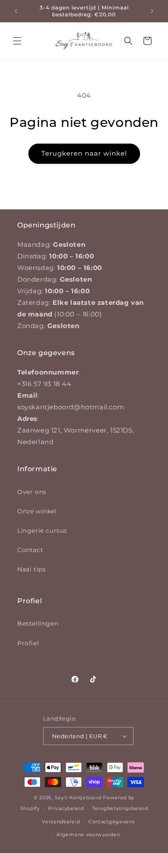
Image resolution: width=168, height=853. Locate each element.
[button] (17, 40)
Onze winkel (37, 511)
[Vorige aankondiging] (15, 11)
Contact (30, 550)
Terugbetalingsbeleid (120, 808)
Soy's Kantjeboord (78, 798)
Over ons (32, 492)
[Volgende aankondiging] (152, 11)
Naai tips (31, 569)
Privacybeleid (66, 808)
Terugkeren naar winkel (84, 153)
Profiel (28, 643)
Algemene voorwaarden (88, 835)
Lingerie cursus (42, 530)
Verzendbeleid (61, 822)
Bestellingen (37, 623)
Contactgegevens (111, 822)
